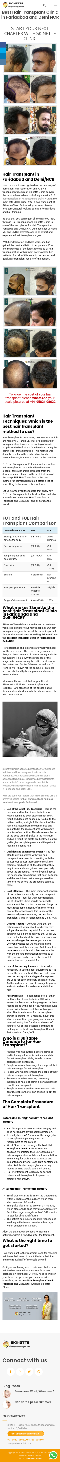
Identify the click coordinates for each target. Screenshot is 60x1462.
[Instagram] (3, 62)
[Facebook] (3, 45)
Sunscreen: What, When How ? (34, 1391)
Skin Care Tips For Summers (33, 1402)
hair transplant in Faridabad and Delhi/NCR (26, 198)
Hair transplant (10, 185)
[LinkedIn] (3, 56)
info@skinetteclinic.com (20, 1443)
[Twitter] (3, 50)
